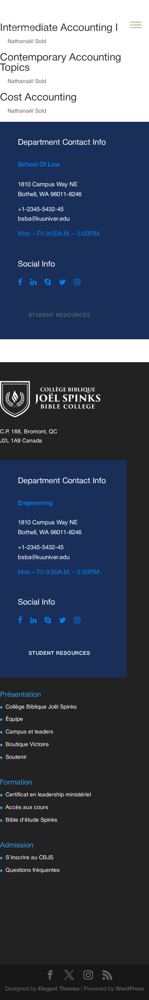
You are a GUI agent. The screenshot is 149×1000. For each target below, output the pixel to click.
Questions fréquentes (33, 870)
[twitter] (62, 283)
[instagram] (77, 283)
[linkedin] (33, 283)
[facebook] (20, 283)
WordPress (130, 989)
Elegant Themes (58, 989)
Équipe (14, 719)
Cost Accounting (38, 97)
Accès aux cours (27, 807)
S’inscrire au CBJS (29, 857)
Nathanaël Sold (27, 81)
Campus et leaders (29, 732)
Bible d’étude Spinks (31, 820)
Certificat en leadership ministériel (48, 795)
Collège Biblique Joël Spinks (41, 707)
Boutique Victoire (27, 744)
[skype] (48, 283)
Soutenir (16, 757)
